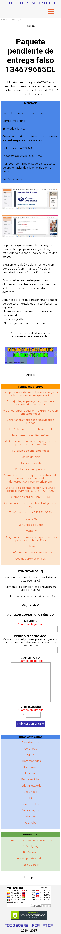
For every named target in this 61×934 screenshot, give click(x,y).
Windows (31, 816)
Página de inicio (30, 456)
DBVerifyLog (30, 846)
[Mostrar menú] (51, 11)
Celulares (30, 748)
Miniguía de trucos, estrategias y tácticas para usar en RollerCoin (31, 443)
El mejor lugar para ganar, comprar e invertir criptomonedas (30, 403)
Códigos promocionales (30, 558)
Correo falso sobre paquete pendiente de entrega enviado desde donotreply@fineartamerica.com (31, 478)
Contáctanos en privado (30, 469)
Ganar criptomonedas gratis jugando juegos (30, 421)
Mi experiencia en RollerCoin (30, 435)
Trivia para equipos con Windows (30, 840)
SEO (30, 798)
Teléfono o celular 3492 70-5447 (30, 497)
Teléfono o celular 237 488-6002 (30, 552)
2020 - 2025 (29, 930)
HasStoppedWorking (30, 858)
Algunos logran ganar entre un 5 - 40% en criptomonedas (30, 412)
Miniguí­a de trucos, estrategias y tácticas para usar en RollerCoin (31, 539)
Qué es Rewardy (30, 463)
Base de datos (30, 742)
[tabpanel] (30, 88)
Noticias (30, 546)
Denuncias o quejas (10, 19)
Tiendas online (30, 804)
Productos (30, 531)
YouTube (30, 822)
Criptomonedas (30, 761)
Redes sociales (30, 779)
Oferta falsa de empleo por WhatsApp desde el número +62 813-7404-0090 (30, 489)
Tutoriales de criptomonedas (30, 450)
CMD (30, 754)
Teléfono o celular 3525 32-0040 (30, 512)
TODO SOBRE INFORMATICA (31, 3)
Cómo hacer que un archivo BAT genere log (30, 505)
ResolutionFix (30, 864)
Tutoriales (30, 518)
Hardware (30, 767)
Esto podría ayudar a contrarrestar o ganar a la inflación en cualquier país (30, 394)
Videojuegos (30, 810)
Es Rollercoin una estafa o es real (30, 429)
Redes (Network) (31, 785)
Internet (30, 773)
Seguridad (30, 791)
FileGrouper (31, 852)
